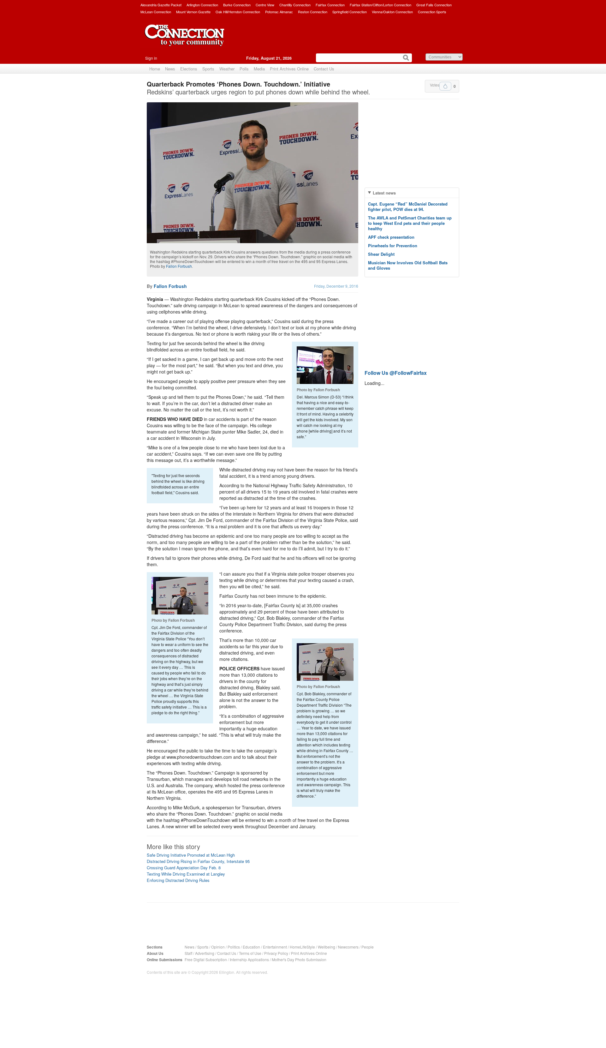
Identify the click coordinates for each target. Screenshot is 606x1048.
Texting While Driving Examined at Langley (186, 874)
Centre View (265, 4)
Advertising (204, 953)
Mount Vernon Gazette (193, 11)
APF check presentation (391, 237)
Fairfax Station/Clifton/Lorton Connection (380, 4)
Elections (188, 69)
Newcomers (348, 946)
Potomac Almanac (279, 11)
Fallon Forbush (179, 266)
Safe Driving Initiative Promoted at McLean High (191, 855)
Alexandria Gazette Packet (160, 4)
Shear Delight (381, 254)
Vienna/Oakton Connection (392, 11)
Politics (234, 946)
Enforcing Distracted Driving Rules (178, 880)
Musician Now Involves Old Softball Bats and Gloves (408, 265)
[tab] (412, 193)
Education (251, 946)
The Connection (184, 40)
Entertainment (275, 946)
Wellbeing (326, 946)
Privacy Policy (276, 953)
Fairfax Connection (330, 4)
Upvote (445, 86)
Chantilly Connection (295, 4)
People (367, 946)
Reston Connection (312, 11)
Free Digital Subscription (206, 959)
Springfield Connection (349, 11)
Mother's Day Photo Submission (299, 959)
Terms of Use (250, 953)
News (170, 69)
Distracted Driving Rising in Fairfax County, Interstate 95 (198, 861)
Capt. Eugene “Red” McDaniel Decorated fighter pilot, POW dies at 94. (408, 206)
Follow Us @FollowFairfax (396, 372)
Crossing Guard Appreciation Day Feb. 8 (184, 868)
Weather (227, 69)
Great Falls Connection (434, 4)
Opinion (218, 946)
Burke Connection (237, 4)
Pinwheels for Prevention (392, 246)
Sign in (151, 58)
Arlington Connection (202, 4)
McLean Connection (155, 11)
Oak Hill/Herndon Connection (238, 11)
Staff (188, 953)
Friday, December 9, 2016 (336, 286)
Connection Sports (432, 11)
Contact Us (324, 69)
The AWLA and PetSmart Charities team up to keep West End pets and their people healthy (410, 223)
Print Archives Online (289, 69)
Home (154, 69)
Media (259, 69)
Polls (244, 69)
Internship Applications (249, 959)
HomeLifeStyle (302, 946)
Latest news (384, 193)
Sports (208, 69)
